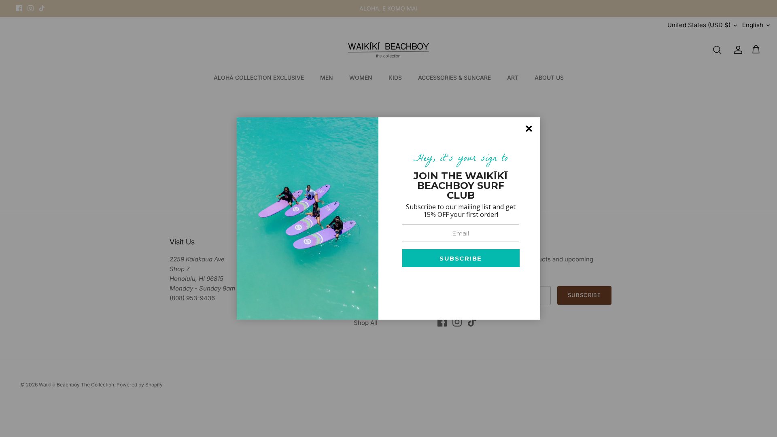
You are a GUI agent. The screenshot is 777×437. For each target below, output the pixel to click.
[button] (461, 258)
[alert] (388, 218)
